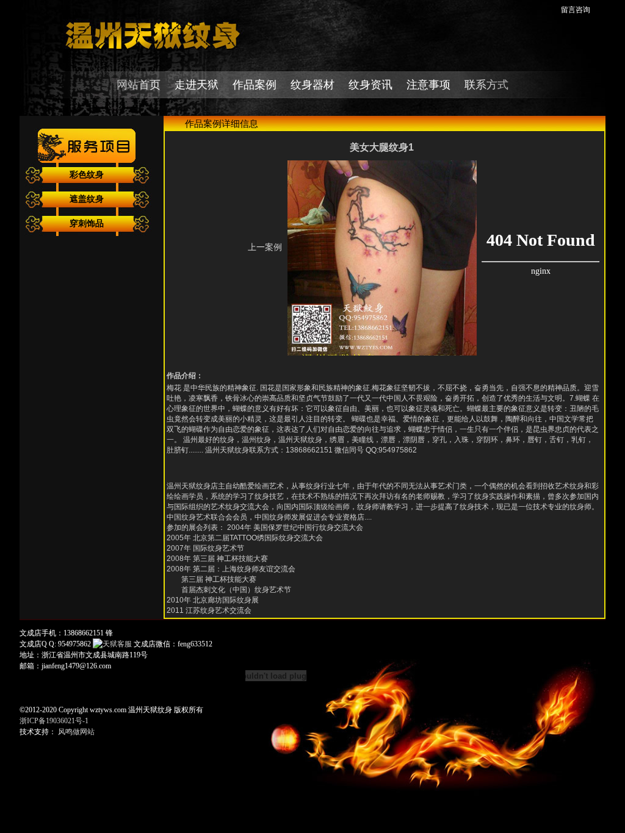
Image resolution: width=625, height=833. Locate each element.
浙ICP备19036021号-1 (54, 721)
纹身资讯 (370, 85)
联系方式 (486, 85)
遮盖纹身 (87, 199)
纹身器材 (312, 85)
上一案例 (265, 247)
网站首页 (139, 85)
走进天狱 (197, 85)
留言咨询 (575, 9)
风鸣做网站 (76, 732)
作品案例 (254, 85)
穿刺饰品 (87, 223)
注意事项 (428, 85)
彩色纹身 (87, 174)
